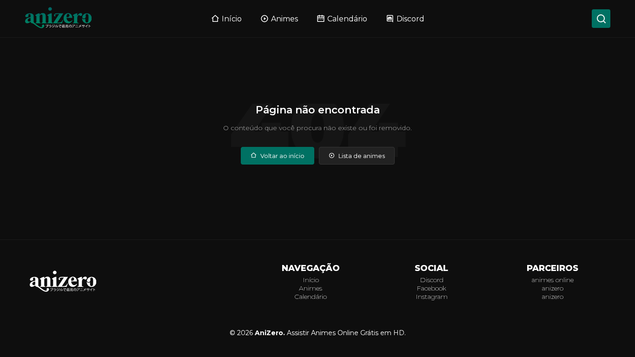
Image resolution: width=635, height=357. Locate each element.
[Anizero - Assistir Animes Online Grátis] (63, 291)
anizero (552, 288)
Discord (410, 18)
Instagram (432, 296)
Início (232, 18)
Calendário (347, 18)
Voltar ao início (282, 155)
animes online (552, 280)
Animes (284, 18)
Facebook (431, 288)
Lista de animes (361, 155)
